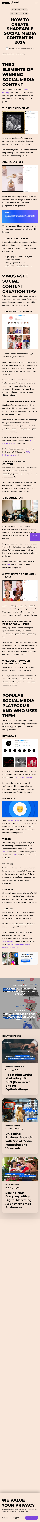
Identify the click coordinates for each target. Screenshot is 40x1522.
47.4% (15, 855)
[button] (36, 3)
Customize (5, 1518)
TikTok (5, 852)
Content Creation (19, 10)
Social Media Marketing (14, 1129)
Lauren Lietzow (15, 48)
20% (8, 565)
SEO (22, 1066)
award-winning (8, 941)
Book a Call (35, 537)
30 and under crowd (23, 778)
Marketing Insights (19, 13)
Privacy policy (24, 1511)
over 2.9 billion (13, 820)
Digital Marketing (12, 1184)
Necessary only (16, 1517)
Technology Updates (13, 1070)
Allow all (31, 1518)
